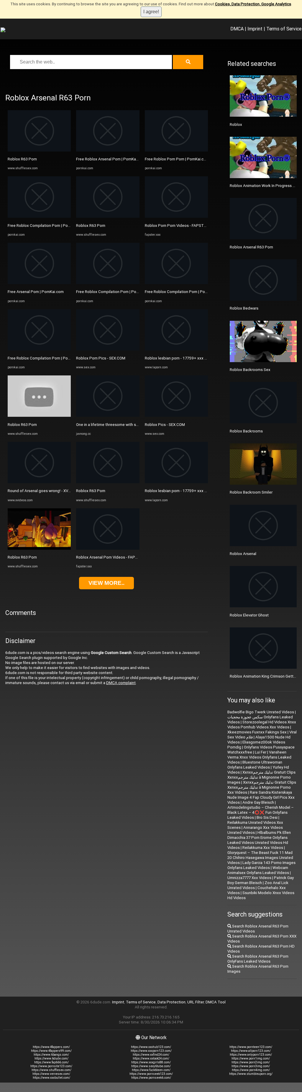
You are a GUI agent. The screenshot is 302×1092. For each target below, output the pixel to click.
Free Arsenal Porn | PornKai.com (36, 291)
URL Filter (195, 1002)
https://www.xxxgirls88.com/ (151, 1062)
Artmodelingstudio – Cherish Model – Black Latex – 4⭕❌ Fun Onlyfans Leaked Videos (260, 812)
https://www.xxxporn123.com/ (151, 1051)
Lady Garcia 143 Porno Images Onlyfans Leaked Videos (261, 865)
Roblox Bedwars (244, 308)
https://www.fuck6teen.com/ (151, 1070)
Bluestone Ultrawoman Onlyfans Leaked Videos (254, 765)
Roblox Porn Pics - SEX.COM (100, 358)
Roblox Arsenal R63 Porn (251, 247)
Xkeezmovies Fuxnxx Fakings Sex (257, 732)
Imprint (254, 29)
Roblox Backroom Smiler (251, 492)
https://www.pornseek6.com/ (151, 1078)
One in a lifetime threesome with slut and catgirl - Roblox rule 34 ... (133, 424)
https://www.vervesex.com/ (51, 1074)
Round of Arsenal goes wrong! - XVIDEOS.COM (48, 490)
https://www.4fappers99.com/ (51, 1051)
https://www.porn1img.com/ (251, 1058)
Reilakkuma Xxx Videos (262, 847)
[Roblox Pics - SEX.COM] (176, 415)
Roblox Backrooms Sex (250, 369)
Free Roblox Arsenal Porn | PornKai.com (110, 159)
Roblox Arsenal (243, 553)
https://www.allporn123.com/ (251, 1051)
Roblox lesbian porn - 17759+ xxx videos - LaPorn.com (192, 358)
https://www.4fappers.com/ (51, 1047)
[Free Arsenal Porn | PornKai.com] (39, 282)
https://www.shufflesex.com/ (51, 1070)
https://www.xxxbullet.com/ (51, 1078)
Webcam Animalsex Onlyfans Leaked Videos (258, 870)
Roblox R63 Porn (22, 159)
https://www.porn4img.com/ (251, 1070)
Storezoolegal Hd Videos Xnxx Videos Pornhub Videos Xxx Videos (261, 725)
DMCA (237, 29)
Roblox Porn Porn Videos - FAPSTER (176, 225)
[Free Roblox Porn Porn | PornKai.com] (176, 150)
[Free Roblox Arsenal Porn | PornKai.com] (107, 150)
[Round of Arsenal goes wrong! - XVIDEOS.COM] (39, 481)
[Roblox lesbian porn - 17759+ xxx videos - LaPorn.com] (176, 349)
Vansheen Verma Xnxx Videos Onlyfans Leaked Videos (259, 757)
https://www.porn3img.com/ (251, 1066)
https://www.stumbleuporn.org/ (251, 1074)
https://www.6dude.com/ (51, 1058)
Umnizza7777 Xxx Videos (249, 877)
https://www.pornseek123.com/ (151, 1074)
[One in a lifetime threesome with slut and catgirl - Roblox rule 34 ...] (107, 415)
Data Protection (171, 1002)
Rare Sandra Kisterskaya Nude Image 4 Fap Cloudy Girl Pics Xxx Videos (261, 797)
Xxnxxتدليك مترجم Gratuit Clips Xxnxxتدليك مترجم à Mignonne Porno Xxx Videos (261, 787)
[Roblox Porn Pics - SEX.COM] (107, 349)
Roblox (236, 124)
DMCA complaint (121, 682)
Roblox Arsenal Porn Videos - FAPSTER (110, 557)
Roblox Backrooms (246, 431)
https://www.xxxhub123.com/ (151, 1047)
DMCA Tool (216, 1002)
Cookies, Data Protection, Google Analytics (253, 3)
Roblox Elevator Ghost (249, 615)
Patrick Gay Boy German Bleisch (260, 880)
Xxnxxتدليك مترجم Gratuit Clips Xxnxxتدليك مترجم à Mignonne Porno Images (261, 777)
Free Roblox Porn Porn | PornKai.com (177, 159)
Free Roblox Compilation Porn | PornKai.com (46, 225)
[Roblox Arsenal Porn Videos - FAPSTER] (107, 548)
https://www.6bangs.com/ (51, 1055)
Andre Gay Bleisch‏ (258, 802)
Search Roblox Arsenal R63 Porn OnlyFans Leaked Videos (257, 959)
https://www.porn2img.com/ (251, 1062)
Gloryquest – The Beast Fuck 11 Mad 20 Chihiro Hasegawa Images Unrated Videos (260, 857)
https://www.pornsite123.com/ (51, 1066)
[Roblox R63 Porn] (39, 150)
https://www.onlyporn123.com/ (251, 1055)
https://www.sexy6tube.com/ (151, 1066)
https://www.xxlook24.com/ (151, 1058)
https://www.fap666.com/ (51, 1062)
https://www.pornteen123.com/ (250, 1047)
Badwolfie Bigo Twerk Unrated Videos (260, 712)
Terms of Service (283, 29)
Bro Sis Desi (267, 817)
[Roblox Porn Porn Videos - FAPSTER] (176, 216)
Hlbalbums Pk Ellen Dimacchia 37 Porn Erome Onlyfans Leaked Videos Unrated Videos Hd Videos (259, 840)
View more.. (106, 583)
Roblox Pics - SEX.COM (165, 424)
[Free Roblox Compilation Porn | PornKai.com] (39, 216)
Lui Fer (260, 752)
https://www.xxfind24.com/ (151, 1055)
